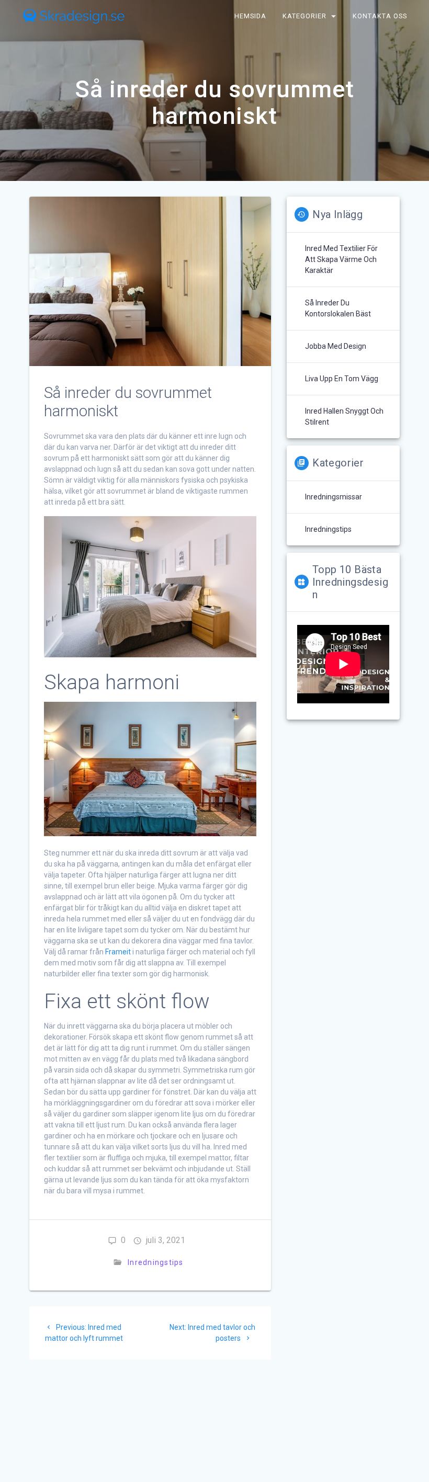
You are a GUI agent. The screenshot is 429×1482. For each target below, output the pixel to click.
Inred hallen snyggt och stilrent (344, 416)
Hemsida (250, 16)
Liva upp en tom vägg (341, 378)
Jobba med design (335, 346)
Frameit (118, 952)
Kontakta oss (380, 16)
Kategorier (304, 16)
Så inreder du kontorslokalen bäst (338, 308)
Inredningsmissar (333, 497)
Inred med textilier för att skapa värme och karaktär (341, 259)
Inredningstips (156, 1262)
